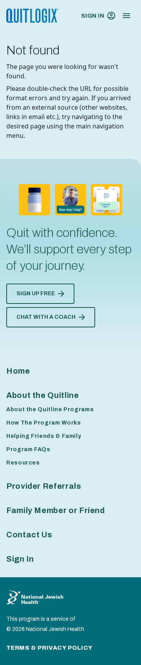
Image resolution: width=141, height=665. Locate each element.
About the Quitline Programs (50, 409)
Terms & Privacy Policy (49, 648)
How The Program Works (43, 423)
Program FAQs (28, 449)
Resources (23, 463)
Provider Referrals (43, 486)
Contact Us (29, 534)
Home (18, 371)
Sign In (92, 16)
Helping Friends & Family (43, 436)
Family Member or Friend (55, 510)
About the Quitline (42, 395)
